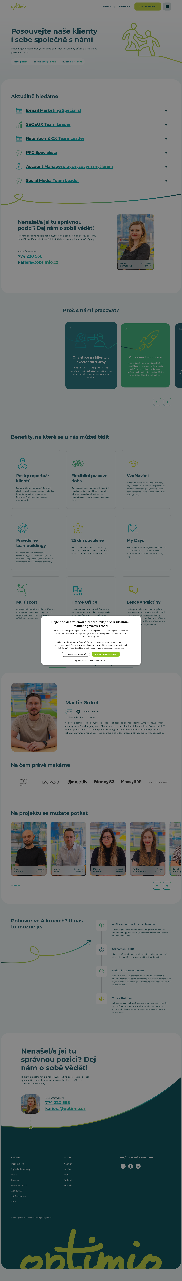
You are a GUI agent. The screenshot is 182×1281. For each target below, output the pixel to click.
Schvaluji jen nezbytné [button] (76, 654)
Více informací (119, 648)
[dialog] (91, 640)
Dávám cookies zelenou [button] (105, 654)
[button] (91, 660)
